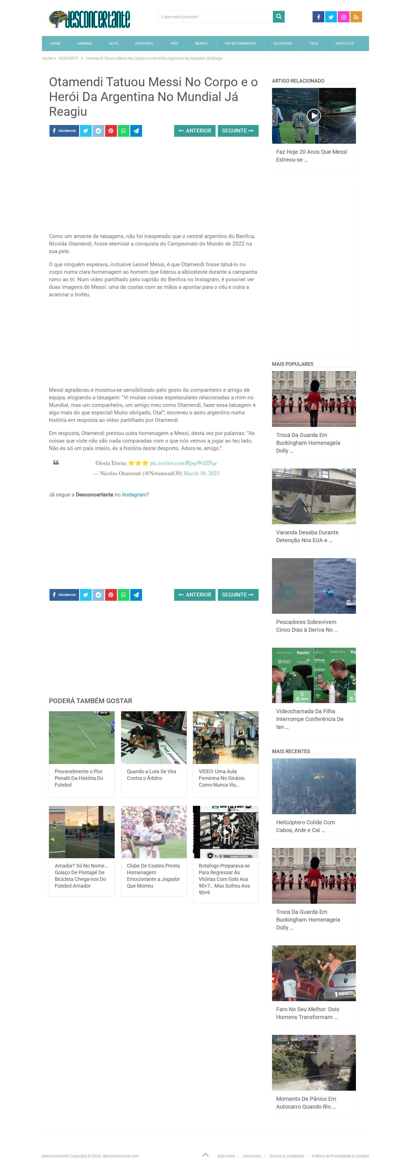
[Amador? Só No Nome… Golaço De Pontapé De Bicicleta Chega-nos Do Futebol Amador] (82, 832)
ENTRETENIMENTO (240, 43)
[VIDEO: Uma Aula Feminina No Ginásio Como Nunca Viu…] (226, 737)
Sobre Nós (226, 1156)
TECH (314, 43)
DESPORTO (144, 43)
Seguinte (235, 131)
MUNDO (201, 43)
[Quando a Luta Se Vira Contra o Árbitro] (154, 737)
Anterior (198, 131)
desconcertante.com (120, 1156)
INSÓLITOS (345, 43)
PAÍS (174, 43)
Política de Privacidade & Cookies (340, 1156)
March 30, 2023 (201, 473)
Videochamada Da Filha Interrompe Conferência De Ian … (310, 719)
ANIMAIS (84, 43)
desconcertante (55, 1156)
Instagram (134, 494)
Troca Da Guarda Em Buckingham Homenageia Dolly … (308, 443)
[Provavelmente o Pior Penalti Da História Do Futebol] (82, 737)
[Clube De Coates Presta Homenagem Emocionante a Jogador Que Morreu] (154, 832)
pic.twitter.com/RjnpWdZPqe (183, 463)
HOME (55, 43)
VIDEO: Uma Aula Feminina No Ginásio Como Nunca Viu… (222, 778)
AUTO (113, 43)
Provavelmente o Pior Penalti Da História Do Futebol (79, 778)
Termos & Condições (286, 1156)
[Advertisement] (154, 186)
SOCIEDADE (282, 43)
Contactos (252, 1156)
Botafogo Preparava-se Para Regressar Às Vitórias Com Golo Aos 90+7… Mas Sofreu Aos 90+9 (224, 879)
